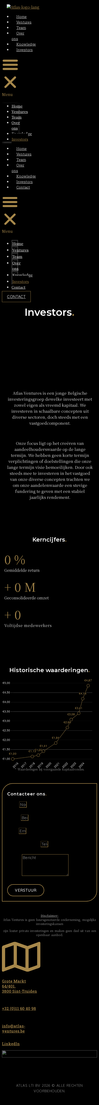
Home (21, 16)
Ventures (23, 22)
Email (13, 831)
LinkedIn (11, 1043)
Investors (24, 50)
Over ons (16, 125)
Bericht (14, 874)
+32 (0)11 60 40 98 (19, 1008)
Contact (23, 187)
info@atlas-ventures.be (13, 1028)
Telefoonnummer (24, 844)
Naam (13, 804)
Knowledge (26, 44)
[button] (10, 76)
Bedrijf (14, 817)
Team (21, 27)
